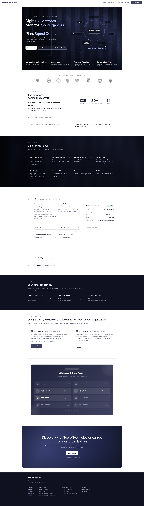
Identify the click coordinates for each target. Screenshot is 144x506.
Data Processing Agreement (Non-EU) (48, 495)
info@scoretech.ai (86, 489)
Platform (104, 2)
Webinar (127, 2)
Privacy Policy (42, 491)
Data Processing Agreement (69, 493)
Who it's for (111, 2)
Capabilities (119, 2)
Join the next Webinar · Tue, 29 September (51, 48)
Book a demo (136, 2)
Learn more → (79, 347)
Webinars (30, 495)
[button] (45, 224)
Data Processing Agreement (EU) (47, 493)
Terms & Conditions (44, 489)
